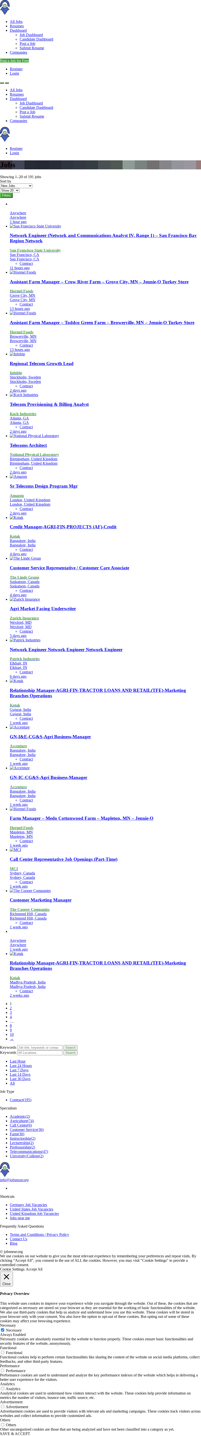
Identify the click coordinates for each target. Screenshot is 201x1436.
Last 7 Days (19, 1070)
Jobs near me (20, 1218)
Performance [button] (10, 1366)
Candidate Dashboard (36, 39)
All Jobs (16, 22)
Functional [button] (8, 1348)
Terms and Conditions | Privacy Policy (39, 1234)
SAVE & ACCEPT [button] (15, 1434)
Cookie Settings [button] (12, 1269)
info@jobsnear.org (14, 1180)
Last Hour (17, 1061)
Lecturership (22, 1143)
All (12, 1083)
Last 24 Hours (21, 1066)
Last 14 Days (20, 1074)
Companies (18, 52)
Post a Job (27, 43)
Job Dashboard (31, 35)
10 (12, 1034)
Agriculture (22, 1121)
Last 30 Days (20, 1079)
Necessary (14, 1330)
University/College (26, 1156)
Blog (13, 1243)
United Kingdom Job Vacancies (34, 1213)
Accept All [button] (34, 1269)
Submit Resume (32, 48)
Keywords (8, 1047)
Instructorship (22, 1138)
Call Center (21, 1125)
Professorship (22, 1147)
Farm (17, 1134)
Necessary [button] (8, 1325)
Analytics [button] (7, 1384)
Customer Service (27, 1130)
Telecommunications (29, 1151)
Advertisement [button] (11, 1402)
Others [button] (5, 1420)
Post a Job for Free (14, 61)
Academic (20, 1116)
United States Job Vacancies (31, 1209)
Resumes (17, 26)
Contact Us (18, 1239)
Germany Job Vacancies (28, 1205)
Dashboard (18, 30)
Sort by (5, 181)
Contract (20, 1100)
